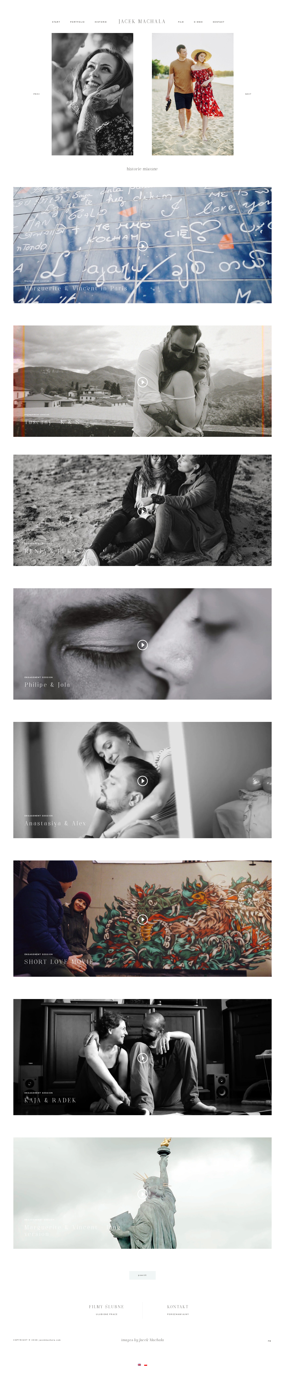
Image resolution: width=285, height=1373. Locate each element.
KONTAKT (219, 22)
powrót (142, 1275)
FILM (181, 22)
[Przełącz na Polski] (145, 1365)
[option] (192, 94)
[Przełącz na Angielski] (139, 1365)
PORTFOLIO (77, 22)
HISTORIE (101, 22)
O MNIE (198, 22)
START (56, 22)
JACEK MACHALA (142, 22)
